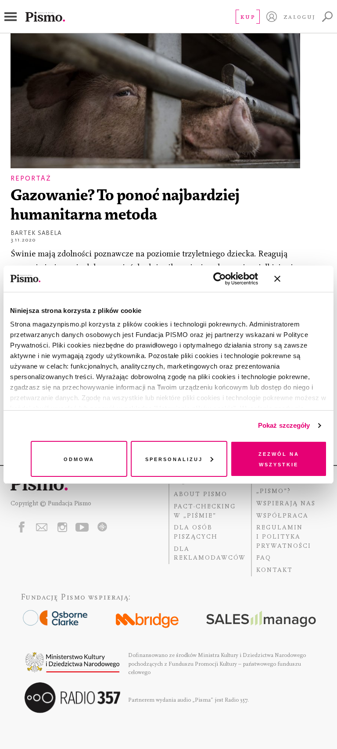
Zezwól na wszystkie (278, 459)
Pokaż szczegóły (284, 425)
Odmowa (79, 458)
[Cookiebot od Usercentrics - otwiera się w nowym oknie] (219, 278)
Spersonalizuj (174, 458)
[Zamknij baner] (300, 279)
